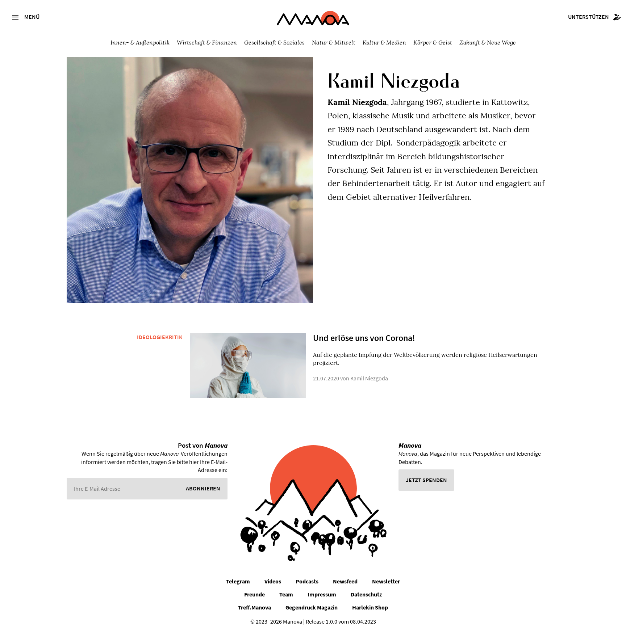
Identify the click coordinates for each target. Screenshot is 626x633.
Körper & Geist (432, 42)
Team (286, 594)
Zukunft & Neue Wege (487, 42)
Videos (272, 581)
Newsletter (386, 581)
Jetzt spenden (426, 480)
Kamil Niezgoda (369, 378)
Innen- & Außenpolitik (140, 42)
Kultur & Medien (384, 42)
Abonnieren (203, 488)
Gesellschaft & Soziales (274, 42)
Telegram (238, 581)
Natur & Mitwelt (333, 42)
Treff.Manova (254, 607)
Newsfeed (345, 581)
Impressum (322, 594)
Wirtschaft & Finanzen (207, 42)
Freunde (254, 594)
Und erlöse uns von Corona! (364, 337)
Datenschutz (366, 594)
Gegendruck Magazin (311, 607)
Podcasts (307, 581)
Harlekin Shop (370, 607)
